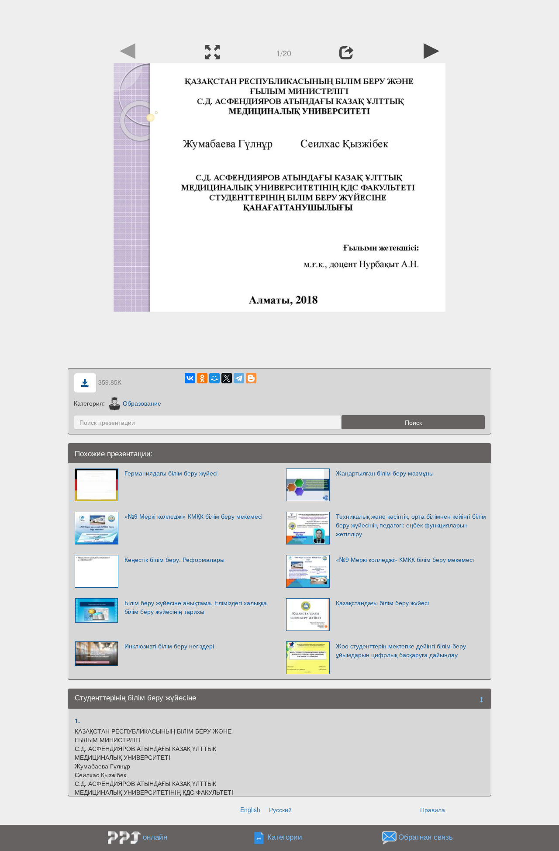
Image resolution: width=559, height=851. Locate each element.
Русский (280, 809)
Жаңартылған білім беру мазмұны (385, 473)
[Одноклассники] (202, 378)
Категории (284, 836)
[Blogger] (251, 378)
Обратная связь (425, 836)
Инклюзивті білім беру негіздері (169, 645)
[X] (226, 378)
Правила (432, 809)
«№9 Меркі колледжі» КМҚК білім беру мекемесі (193, 516)
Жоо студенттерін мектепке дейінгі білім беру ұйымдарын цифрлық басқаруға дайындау (401, 650)
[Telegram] (239, 378)
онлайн (155, 836)
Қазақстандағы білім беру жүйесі (382, 602)
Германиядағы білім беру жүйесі (170, 473)
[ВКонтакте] (190, 378)
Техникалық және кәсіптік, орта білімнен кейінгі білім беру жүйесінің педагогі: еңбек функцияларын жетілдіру (411, 525)
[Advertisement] (279, 19)
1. (77, 720)
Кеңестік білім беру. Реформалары (174, 559)
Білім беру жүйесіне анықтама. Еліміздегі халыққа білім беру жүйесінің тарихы (195, 607)
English (250, 809)
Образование (142, 403)
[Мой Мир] (214, 378)
